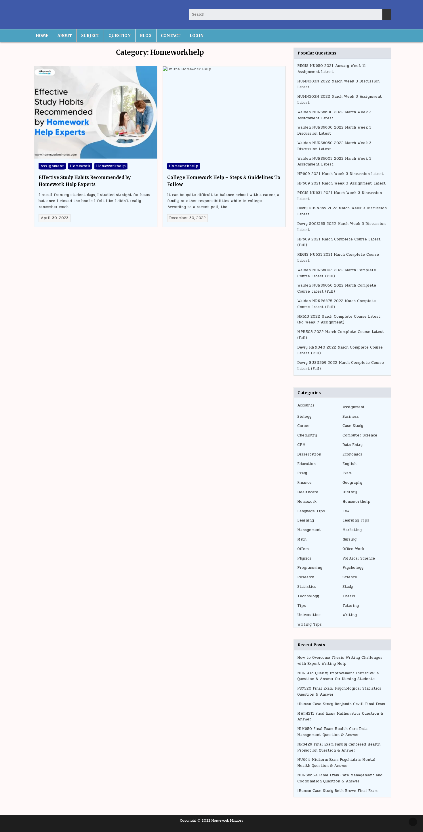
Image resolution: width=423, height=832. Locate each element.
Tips (301, 606)
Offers (303, 549)
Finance (304, 482)
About (65, 35)
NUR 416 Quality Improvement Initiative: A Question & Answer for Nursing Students (338, 676)
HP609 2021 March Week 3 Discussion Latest (340, 174)
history (349, 492)
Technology (308, 596)
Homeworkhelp (111, 166)
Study (347, 587)
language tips (311, 511)
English (349, 464)
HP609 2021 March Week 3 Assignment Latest (341, 183)
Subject (90, 35)
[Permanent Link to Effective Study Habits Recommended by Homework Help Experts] (95, 112)
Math (301, 539)
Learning (305, 520)
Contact (170, 35)
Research (305, 577)
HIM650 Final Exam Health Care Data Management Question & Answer (332, 732)
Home (42, 35)
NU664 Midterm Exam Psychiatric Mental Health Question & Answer (336, 763)
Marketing (352, 530)
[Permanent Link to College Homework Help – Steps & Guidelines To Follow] (224, 112)
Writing (349, 615)
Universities (309, 615)
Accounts (306, 405)
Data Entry (352, 445)
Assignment (52, 166)
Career (303, 426)
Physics (304, 558)
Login (196, 35)
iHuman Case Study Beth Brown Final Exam (337, 791)
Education (306, 464)
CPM (301, 445)
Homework (80, 166)
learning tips (355, 520)
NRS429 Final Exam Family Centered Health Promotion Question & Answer (338, 747)
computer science (359, 435)
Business (350, 416)
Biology (304, 416)
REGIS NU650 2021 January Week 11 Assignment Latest (331, 69)
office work (353, 549)
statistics (306, 587)
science (349, 577)
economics (352, 454)
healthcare (307, 492)
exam (347, 473)
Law (345, 511)
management (309, 530)
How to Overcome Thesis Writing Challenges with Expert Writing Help (339, 661)
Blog (146, 35)
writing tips (309, 624)
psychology (352, 568)
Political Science (358, 558)
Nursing (349, 539)
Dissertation (309, 454)
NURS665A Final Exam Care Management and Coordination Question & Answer (339, 778)
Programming (309, 568)
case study (352, 426)
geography (352, 482)
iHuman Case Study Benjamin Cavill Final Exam (341, 704)
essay (302, 473)
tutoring (350, 606)
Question (119, 35)
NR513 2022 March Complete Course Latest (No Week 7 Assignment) (338, 319)
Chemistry (307, 435)
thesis (348, 596)
